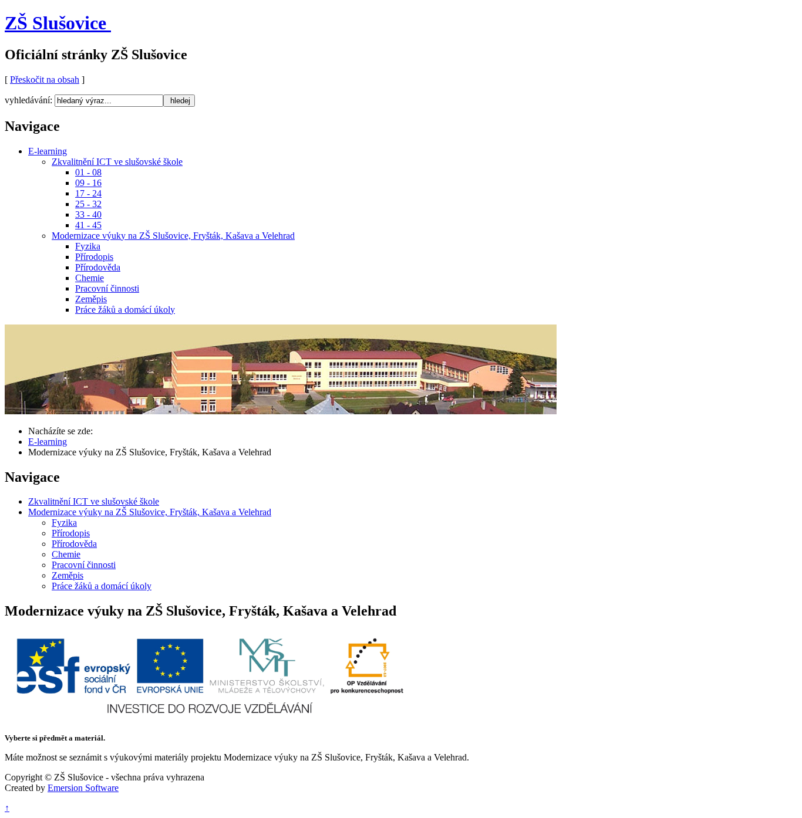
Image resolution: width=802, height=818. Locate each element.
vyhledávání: (28, 100)
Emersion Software (83, 788)
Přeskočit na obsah (44, 79)
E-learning (47, 442)
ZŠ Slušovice (55, 22)
